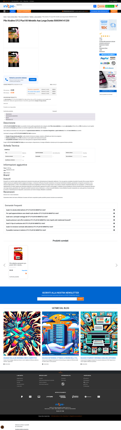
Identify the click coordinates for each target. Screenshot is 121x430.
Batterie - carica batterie (35, 16)
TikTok (86, 384)
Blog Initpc (63, 380)
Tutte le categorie (42, 382)
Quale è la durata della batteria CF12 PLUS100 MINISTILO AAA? (26, 210)
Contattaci (32, 79)
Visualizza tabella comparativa (21, 429)
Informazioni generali (43, 384)
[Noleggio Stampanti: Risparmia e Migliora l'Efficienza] (99, 333)
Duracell (55, 111)
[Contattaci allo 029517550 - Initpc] (101, 6)
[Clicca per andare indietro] (5, 265)
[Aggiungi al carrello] (26, 273)
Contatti (41, 378)
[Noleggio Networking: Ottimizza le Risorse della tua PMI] (60, 333)
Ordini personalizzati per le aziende (46, 380)
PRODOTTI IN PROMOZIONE (24, 11)
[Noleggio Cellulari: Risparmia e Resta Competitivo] (22, 333)
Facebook (86, 378)
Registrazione (20, 378)
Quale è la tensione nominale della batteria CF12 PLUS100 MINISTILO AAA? (29, 227)
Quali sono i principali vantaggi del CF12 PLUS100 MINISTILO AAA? (27, 217)
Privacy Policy (41, 416)
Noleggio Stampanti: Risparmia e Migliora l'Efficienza (98, 358)
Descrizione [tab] (9, 114)
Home (5, 16)
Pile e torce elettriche (23, 16)
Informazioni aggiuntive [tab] (12, 115)
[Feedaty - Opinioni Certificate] (62, 383)
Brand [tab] (7, 117)
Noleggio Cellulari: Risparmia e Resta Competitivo (20, 358)
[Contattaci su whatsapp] (109, 6)
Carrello (18, 382)
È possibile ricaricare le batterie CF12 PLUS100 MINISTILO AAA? (26, 230)
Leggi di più (6, 103)
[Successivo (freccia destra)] (1, 423)
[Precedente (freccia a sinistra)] (0, 423)
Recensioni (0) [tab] (9, 119)
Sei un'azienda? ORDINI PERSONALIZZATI (99, 11)
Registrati (115, 1)
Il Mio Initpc (7, 1)
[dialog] (2, 427)
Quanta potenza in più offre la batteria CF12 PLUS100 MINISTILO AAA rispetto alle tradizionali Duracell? (38, 220)
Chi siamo (63, 378)
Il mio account (20, 380)
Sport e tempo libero (12, 16)
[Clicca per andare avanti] (116, 265)
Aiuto (21, 1)
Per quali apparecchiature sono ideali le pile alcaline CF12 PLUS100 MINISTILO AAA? (32, 213)
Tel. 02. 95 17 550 (60, 411)
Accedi (110, 1)
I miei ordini (19, 386)
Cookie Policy (47, 416)
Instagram (86, 380)
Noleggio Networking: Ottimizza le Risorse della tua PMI (59, 358)
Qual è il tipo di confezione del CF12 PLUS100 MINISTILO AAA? (25, 223)
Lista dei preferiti (15, 1)
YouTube (87, 382)
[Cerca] (94, 6)
